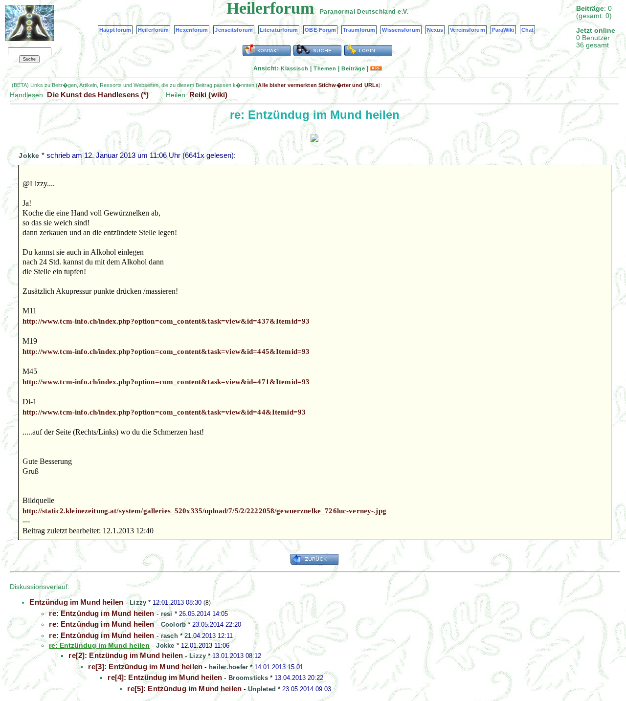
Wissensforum (401, 30)
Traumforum (359, 30)
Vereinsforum (467, 30)
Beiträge (353, 68)
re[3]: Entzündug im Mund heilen (145, 666)
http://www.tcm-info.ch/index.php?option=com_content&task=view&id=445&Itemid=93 (166, 351)
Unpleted (262, 689)
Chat (527, 30)
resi (167, 613)
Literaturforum (279, 30)
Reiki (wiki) (208, 94)
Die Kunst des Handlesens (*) (98, 94)
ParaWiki (503, 30)
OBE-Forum (320, 30)
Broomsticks (248, 677)
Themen (324, 68)
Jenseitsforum (233, 30)
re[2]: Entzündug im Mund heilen (125, 655)
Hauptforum (115, 30)
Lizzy (138, 602)
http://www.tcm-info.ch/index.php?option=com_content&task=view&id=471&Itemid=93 (166, 382)
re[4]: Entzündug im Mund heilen (165, 677)
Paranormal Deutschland (358, 11)
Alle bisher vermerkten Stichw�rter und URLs (318, 85)
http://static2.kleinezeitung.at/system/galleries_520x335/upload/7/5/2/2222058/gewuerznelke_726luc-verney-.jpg (204, 511)
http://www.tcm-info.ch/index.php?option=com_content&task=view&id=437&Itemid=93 (166, 321)
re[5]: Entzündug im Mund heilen (184, 688)
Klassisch (294, 68)
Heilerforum (153, 30)
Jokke (29, 155)
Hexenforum (192, 30)
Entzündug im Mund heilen (76, 602)
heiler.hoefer (228, 667)
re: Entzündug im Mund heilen (101, 613)
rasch (169, 635)
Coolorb (173, 624)
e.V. (403, 11)
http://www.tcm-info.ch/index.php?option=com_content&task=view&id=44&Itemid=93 (164, 412)
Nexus (435, 30)
